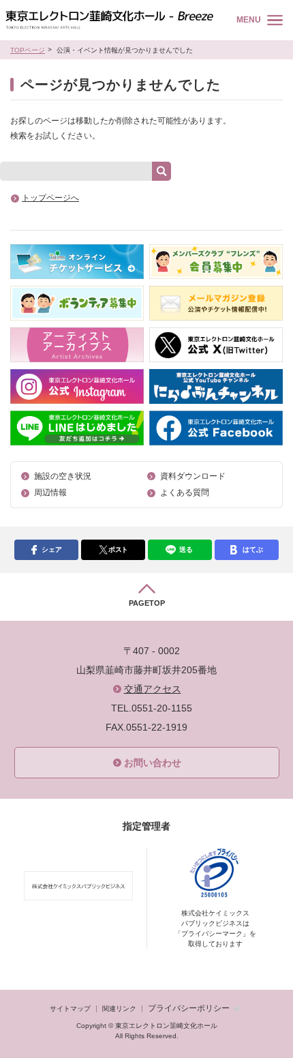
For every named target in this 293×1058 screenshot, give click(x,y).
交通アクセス (152, 689)
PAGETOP (147, 603)
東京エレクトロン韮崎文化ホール (109, 20)
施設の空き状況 (62, 476)
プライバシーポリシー (189, 1008)
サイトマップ (70, 1008)
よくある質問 (184, 492)
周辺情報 (50, 492)
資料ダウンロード (193, 476)
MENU (248, 20)
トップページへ (50, 198)
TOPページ (27, 50)
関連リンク (119, 1008)
